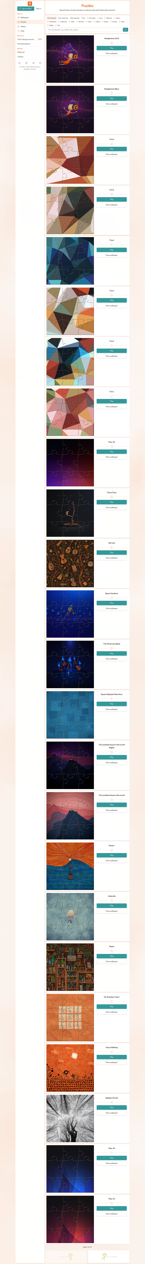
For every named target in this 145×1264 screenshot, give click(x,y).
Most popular (75, 18)
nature (97, 22)
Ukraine (80, 22)
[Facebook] (19, 63)
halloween (51, 22)
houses (113, 22)
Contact (20, 57)
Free (83, 18)
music (89, 22)
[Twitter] (40, 63)
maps (71, 22)
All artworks (51, 18)
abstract (108, 18)
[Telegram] (33, 63)
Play (111, 48)
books (105, 22)
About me (21, 52)
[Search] (125, 30)
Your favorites (63, 18)
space (117, 18)
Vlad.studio (30, 4)
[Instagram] (26, 63)
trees (121, 22)
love (100, 18)
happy (50, 25)
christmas (91, 18)
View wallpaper (112, 53)
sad (58, 25)
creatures (62, 22)
